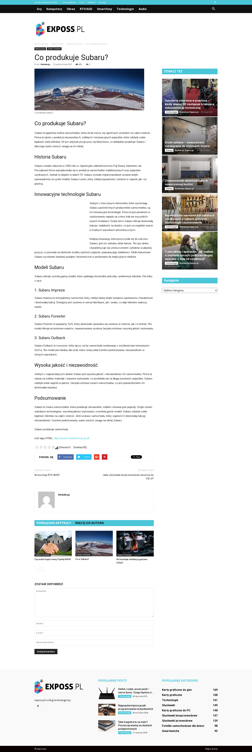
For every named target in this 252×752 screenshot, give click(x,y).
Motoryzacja (40, 49)
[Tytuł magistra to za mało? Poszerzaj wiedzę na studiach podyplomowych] (106, 726)
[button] (213, 9)
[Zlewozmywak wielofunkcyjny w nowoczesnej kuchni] (190, 174)
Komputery (54, 9)
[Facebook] (215, 2)
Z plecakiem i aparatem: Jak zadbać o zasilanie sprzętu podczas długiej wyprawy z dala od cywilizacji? (189, 255)
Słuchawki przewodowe (177, 720)
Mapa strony (211, 748)
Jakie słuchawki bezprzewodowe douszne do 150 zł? (128, 476)
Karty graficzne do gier (177, 689)
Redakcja (45, 64)
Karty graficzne (172, 695)
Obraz (71, 9)
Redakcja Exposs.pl (189, 112)
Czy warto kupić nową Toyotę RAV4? (52, 559)
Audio (143, 9)
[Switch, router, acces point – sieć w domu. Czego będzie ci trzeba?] (106, 693)
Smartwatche (170, 731)
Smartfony (104, 9)
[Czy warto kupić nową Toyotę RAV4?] (53, 543)
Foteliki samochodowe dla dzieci (183, 725)
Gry (39, 9)
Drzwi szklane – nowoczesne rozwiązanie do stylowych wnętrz (187, 144)
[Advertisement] (155, 29)
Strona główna (69, 2)
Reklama (91, 2)
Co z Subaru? (82, 559)
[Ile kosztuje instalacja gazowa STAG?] (135, 543)
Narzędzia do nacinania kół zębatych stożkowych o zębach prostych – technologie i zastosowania (189, 219)
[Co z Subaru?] (94, 543)
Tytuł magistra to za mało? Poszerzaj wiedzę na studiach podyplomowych (135, 725)
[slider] (44, 447)
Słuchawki (168, 705)
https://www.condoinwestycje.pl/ (71, 438)
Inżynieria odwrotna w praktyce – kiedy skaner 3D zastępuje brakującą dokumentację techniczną (189, 104)
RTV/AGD (86, 9)
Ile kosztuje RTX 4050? (47, 475)
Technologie (125, 9)
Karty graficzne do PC (176, 710)
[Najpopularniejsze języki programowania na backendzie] (106, 710)
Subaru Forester (54, 49)
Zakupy (169, 150)
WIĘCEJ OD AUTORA (89, 523)
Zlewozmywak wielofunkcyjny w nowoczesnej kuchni (186, 182)
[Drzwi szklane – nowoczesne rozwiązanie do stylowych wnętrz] (190, 136)
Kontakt (102, 2)
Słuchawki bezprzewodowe (179, 715)
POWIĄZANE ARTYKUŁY (54, 523)
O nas (81, 2)
